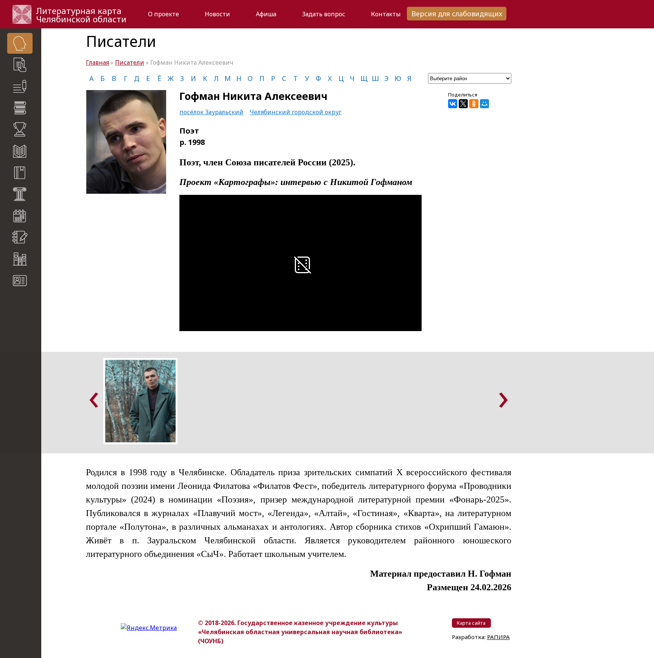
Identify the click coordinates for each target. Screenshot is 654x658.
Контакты (386, 14)
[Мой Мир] (484, 103)
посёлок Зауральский (211, 112)
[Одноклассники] (473, 103)
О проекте (163, 14)
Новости (217, 14)
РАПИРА (14, 398)
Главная (97, 62)
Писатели (129, 62)
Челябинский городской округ (295, 112)
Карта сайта (23, 302)
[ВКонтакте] (452, 103)
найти (34, 317)
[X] (463, 103)
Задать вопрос (323, 14)
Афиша (266, 14)
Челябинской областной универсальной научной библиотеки (25, 359)
